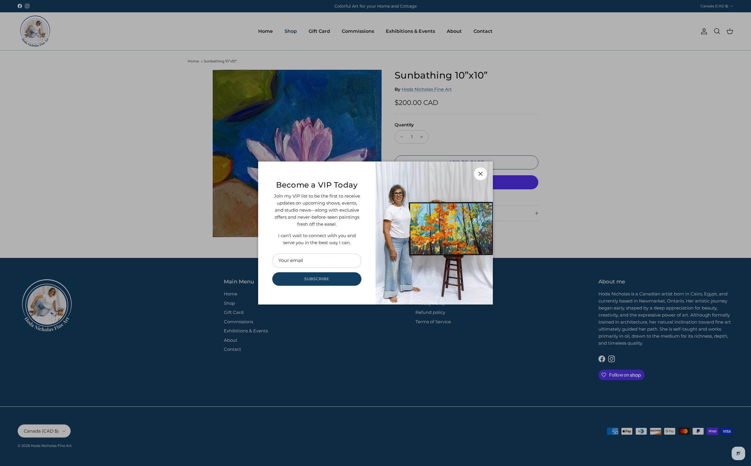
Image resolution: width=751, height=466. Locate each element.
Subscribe (316, 278)
